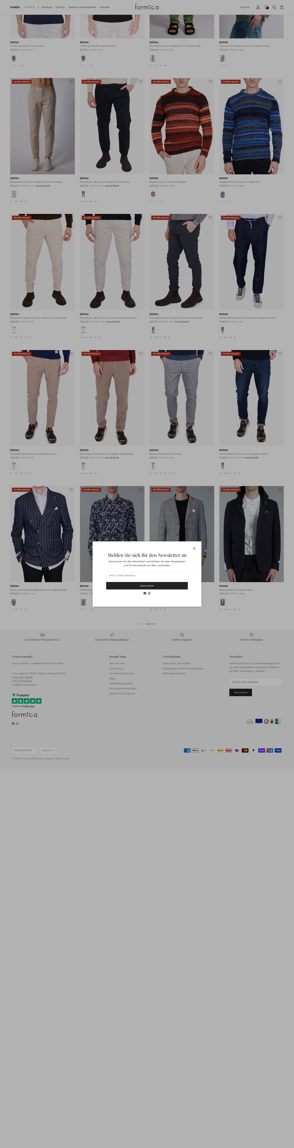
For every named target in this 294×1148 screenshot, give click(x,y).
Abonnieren (147, 585)
